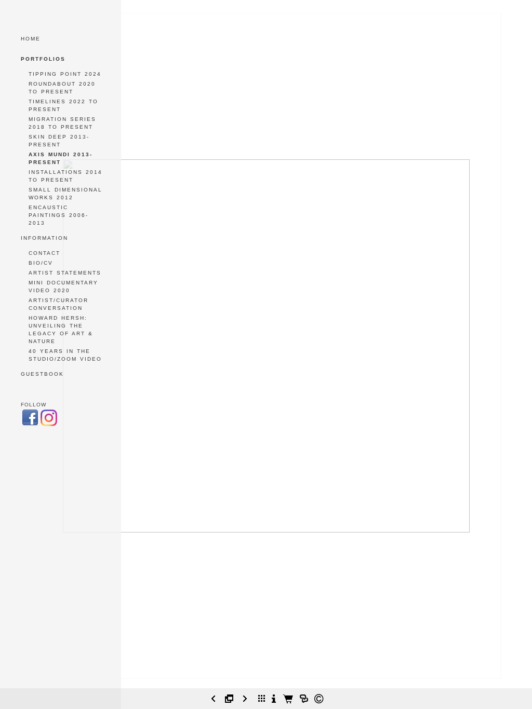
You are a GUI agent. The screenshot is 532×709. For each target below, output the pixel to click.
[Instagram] (48, 425)
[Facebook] (30, 425)
